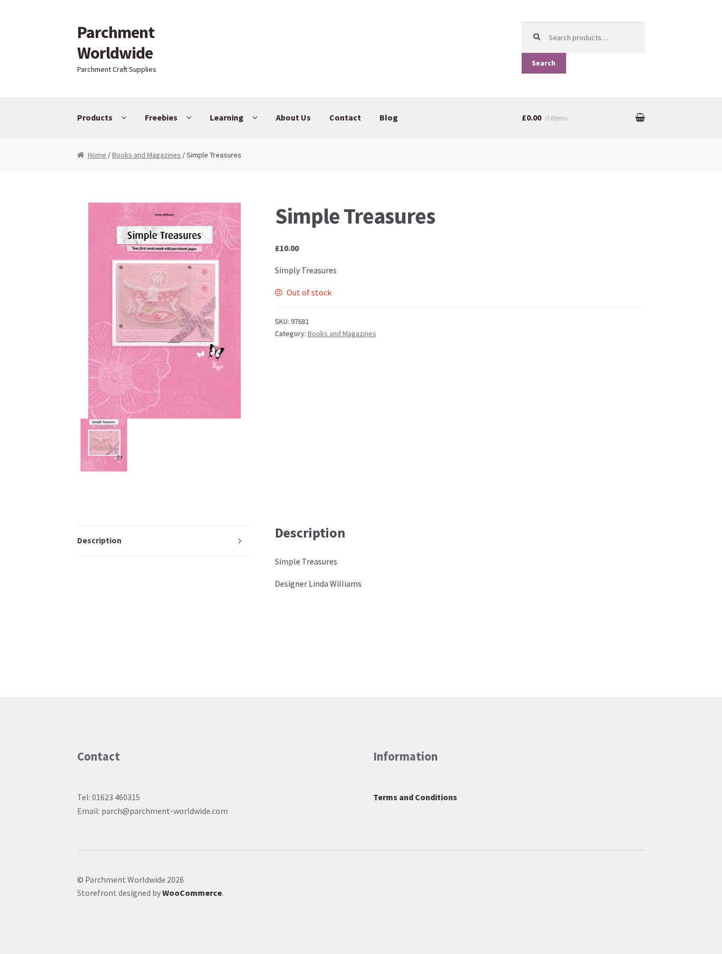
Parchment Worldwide (115, 42)
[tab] (163, 541)
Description (99, 540)
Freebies (161, 117)
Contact (345, 117)
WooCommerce (192, 892)
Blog (388, 117)
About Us (293, 117)
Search (544, 63)
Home (97, 155)
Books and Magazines (146, 155)
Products (95, 117)
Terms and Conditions (415, 797)
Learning (227, 117)
